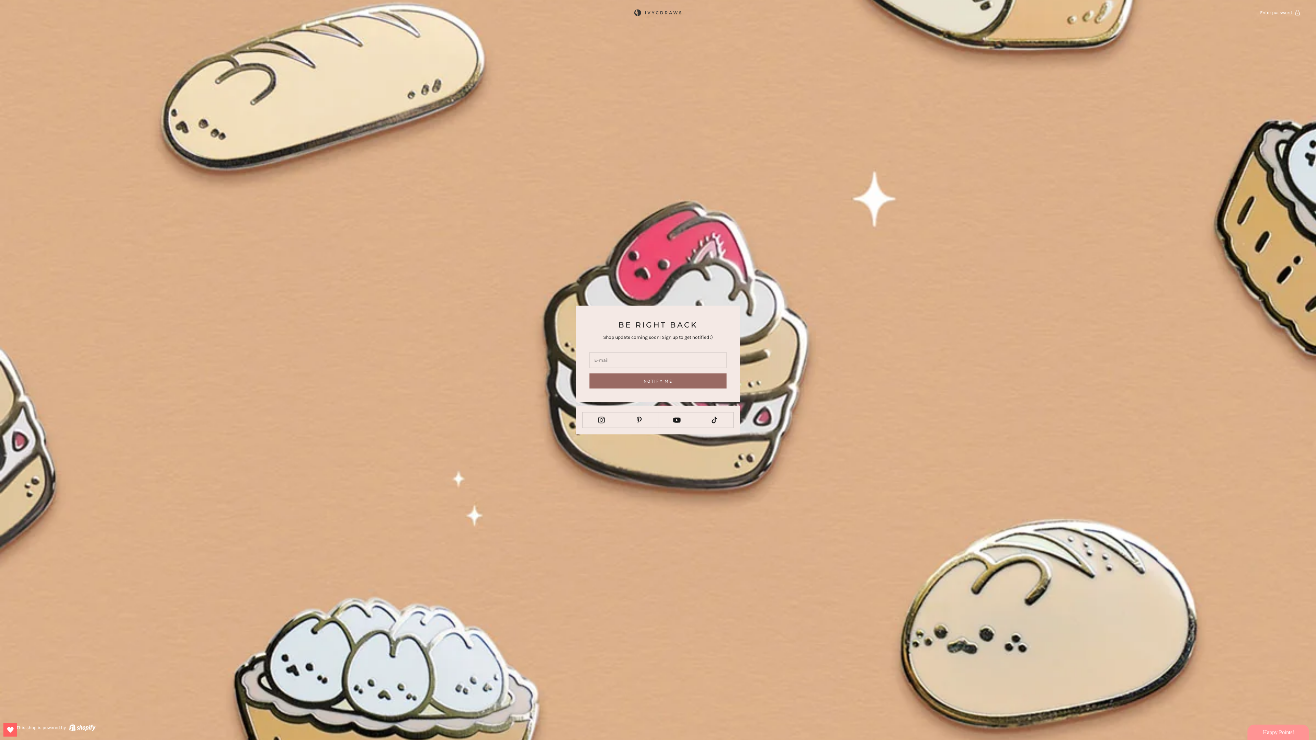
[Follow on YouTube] (677, 420)
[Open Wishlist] (10, 730)
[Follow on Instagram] (601, 420)
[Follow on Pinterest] (639, 420)
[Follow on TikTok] (714, 420)
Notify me (658, 381)
